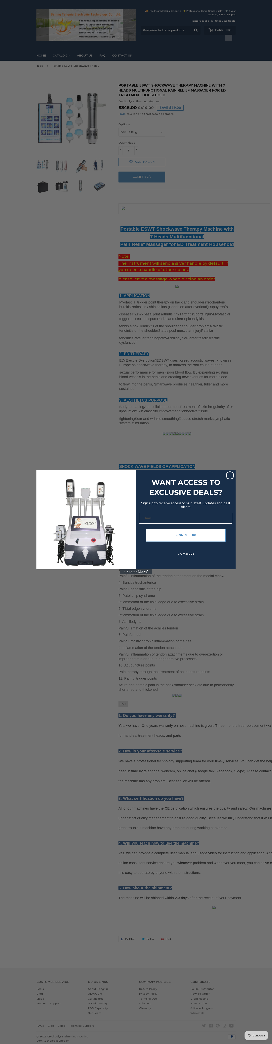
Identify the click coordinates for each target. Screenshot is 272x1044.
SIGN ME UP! (185, 535)
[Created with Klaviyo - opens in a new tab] (136, 571)
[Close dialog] (230, 475)
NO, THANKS (186, 554)
